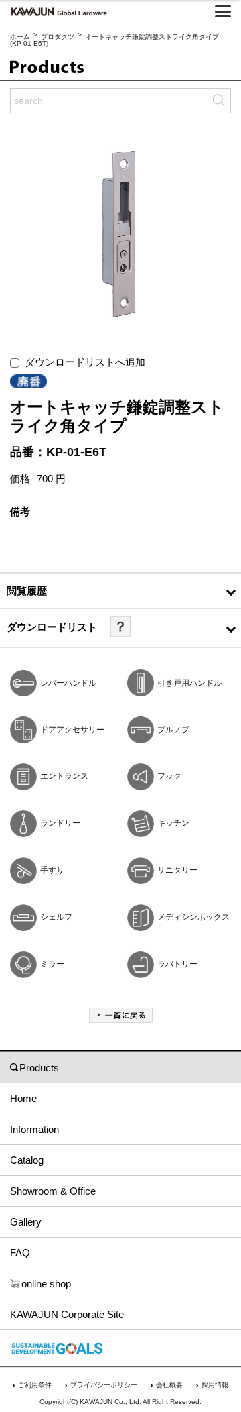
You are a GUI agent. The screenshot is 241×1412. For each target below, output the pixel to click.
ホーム (20, 36)
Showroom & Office (53, 1191)
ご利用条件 (35, 1385)
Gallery (26, 1222)
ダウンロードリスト (52, 627)
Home (23, 1098)
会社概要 (169, 1385)
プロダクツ (57, 36)
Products (39, 1067)
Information (34, 1129)
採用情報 (215, 1385)
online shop (46, 1283)
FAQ (20, 1252)
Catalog (27, 1160)
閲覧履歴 (27, 590)
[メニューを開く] (223, 11)
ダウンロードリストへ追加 (82, 362)
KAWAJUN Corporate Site (67, 1314)
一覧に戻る (121, 1015)
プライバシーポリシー (103, 1385)
